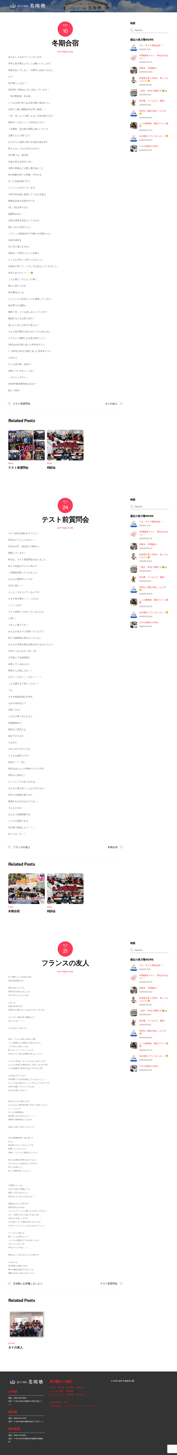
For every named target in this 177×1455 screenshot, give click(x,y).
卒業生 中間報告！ (148, 68)
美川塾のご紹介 (61, 1381)
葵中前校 (14, 1429)
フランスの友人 (21, 847)
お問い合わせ (55, 1406)
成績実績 (70, 1391)
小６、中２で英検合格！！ (151, 45)
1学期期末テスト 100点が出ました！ (153, 56)
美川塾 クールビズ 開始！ (152, 101)
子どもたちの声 (56, 1395)
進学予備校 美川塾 (65, 52)
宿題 (66, 1402)
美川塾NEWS (56, 1402)
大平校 (12, 1391)
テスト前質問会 (21, 403)
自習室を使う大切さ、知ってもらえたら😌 (153, 79)
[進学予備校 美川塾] (27, 7)
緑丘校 (12, 1412)
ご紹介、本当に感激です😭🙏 (153, 90)
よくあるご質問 (56, 1391)
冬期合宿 (65, 43)
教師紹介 (80, 1387)
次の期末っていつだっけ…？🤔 (153, 136)
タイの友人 (111, 403)
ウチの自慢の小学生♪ (149, 146)
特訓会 (10, 463)
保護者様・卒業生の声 (75, 1395)
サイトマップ (91, 1406)
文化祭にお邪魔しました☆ (28, 1283)
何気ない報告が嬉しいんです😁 (152, 112)
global (11, 1343)
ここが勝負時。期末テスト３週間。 (153, 124)
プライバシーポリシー (73, 1406)
